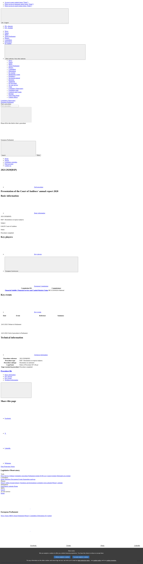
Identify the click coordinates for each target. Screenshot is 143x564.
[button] (30, 508)
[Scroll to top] (16, 390)
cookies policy (97, 560)
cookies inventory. (111, 560)
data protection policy (84, 560)
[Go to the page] (42, 331)
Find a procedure (6, 104)
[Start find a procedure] (16, 114)
